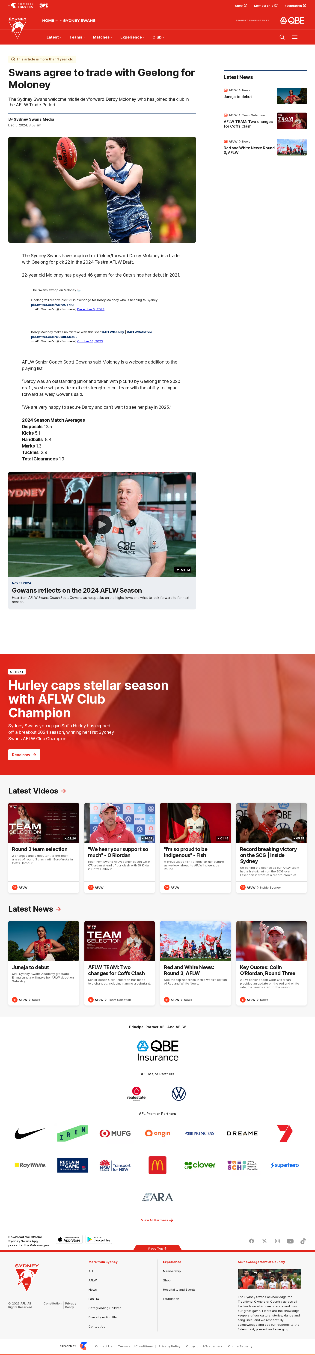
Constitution (53, 1303)
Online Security (240, 1346)
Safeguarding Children (105, 1308)
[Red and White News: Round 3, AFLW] (265, 148)
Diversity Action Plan (104, 1317)
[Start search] (282, 37)
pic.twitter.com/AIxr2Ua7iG (52, 305)
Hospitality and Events (179, 1289)
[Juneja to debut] (265, 96)
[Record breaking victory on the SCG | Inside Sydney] (271, 848)
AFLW (93, 1280)
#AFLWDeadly (113, 332)
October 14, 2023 (90, 341)
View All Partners (154, 1220)
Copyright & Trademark (204, 1346)
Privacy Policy (70, 1305)
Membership (263, 5)
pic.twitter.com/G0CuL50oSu (54, 337)
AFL (91, 1271)
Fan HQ (94, 1299)
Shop (239, 5)
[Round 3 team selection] (43, 848)
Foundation (293, 5)
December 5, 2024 (90, 309)
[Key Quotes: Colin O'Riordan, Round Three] (271, 963)
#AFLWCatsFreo (139, 332)
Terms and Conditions (135, 1346)
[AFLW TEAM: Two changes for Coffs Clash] (265, 121)
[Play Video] (102, 524)
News (246, 90)
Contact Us (97, 1326)
